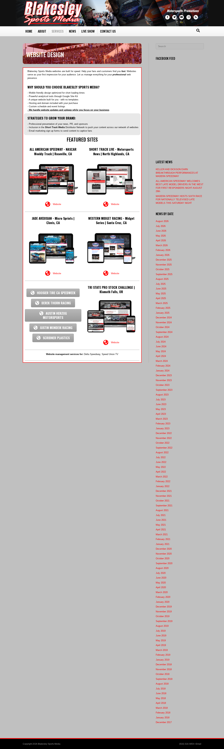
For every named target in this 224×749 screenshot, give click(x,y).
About (42, 31)
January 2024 (162, 370)
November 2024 (164, 322)
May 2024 (161, 351)
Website (57, 204)
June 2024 (161, 346)
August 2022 (162, 452)
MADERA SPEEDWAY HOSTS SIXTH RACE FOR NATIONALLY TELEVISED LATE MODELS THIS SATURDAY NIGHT (179, 199)
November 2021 (164, 496)
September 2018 (164, 679)
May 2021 (161, 525)
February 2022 (163, 481)
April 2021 (161, 529)
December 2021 (164, 491)
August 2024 (162, 337)
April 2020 (161, 587)
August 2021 (162, 510)
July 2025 (161, 284)
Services (58, 31)
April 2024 (161, 356)
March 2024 (162, 361)
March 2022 (162, 476)
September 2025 (164, 274)
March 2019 (162, 650)
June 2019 (161, 635)
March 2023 (162, 419)
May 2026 (161, 235)
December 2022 (164, 433)
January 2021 (162, 544)
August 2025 (162, 279)
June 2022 (161, 462)
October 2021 (162, 500)
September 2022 (164, 447)
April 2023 (161, 414)
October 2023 (162, 385)
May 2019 (161, 640)
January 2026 (162, 255)
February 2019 (163, 655)
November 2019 (164, 611)
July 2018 (161, 688)
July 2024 (161, 341)
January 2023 (162, 428)
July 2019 (161, 631)
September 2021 (164, 505)
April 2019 (161, 645)
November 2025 (164, 264)
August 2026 (162, 221)
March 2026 (162, 245)
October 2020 (162, 558)
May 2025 (161, 293)
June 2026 (161, 231)
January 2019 (162, 659)
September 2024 (164, 332)
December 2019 (164, 606)
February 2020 (163, 597)
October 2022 (162, 443)
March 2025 (162, 303)
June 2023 (161, 404)
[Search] (198, 30)
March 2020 (162, 592)
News (72, 31)
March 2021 (162, 534)
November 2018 (164, 669)
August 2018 (162, 683)
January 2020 (162, 602)
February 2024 (163, 365)
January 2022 (162, 486)
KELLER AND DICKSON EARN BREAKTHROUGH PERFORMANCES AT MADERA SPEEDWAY (177, 172)
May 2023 (161, 409)
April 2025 (161, 298)
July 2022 (161, 457)
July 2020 (161, 573)
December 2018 (164, 664)
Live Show (88, 31)
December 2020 (164, 549)
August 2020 (162, 568)
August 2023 (162, 394)
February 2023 (163, 423)
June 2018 (161, 693)
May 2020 (161, 582)
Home (28, 31)
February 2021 (163, 539)
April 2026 (161, 240)
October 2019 (162, 616)
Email (198, 744)
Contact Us (108, 31)
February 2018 (163, 712)
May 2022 (161, 467)
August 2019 (162, 626)
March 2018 (162, 708)
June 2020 (161, 577)
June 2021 (161, 520)
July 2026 (161, 226)
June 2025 (161, 288)
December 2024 (164, 317)
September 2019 (164, 621)
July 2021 (161, 515)
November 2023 (164, 380)
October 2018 (162, 674)
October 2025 (162, 269)
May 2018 (161, 698)
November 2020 (164, 553)
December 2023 (164, 375)
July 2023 (161, 399)
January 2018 (162, 717)
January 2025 (162, 313)
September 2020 (164, 563)
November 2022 (164, 438)
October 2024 (162, 327)
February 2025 (163, 308)
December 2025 (164, 259)
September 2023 (164, 390)
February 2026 (163, 250)
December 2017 (164, 722)
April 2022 (161, 471)
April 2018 (161, 703)
